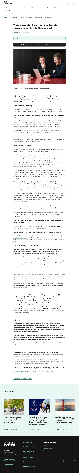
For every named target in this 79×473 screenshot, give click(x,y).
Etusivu (5, 17)
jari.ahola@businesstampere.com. (38, 228)
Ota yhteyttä (60, 3)
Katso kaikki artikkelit (67, 392)
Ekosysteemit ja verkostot (31, 7)
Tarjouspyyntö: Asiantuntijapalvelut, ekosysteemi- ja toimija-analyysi (33, 371)
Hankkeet (65, 7)
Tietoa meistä (7, 10)
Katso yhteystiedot (9, 459)
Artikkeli (14, 429)
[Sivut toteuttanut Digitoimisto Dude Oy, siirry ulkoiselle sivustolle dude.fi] (65, 466)
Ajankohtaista (45, 7)
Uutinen (39, 429)
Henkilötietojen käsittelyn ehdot (22, 378)
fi (65, 3)
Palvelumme (7, 7)
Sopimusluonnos (18, 375)
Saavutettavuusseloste (48, 448)
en (67, 3)
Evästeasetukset (9, 463)
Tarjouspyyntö (27, 32)
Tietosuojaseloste (47, 445)
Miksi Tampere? (18, 7)
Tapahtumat (56, 7)
